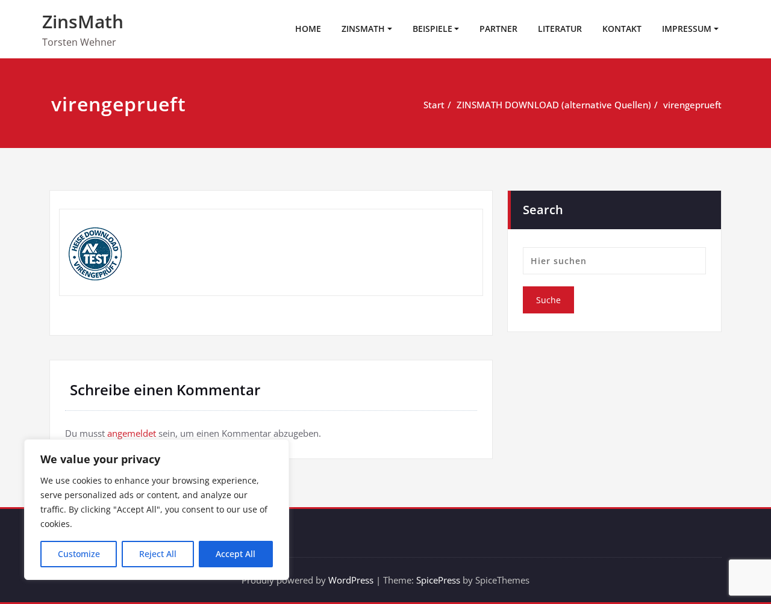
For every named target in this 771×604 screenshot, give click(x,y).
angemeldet (131, 433)
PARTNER (498, 28)
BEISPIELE (432, 28)
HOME (308, 28)
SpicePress (438, 580)
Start (434, 105)
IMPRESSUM (686, 28)
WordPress (350, 580)
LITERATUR (560, 28)
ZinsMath (82, 21)
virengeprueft (692, 105)
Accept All (235, 553)
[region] (156, 509)
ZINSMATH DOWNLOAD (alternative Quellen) (554, 105)
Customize (79, 553)
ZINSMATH (363, 28)
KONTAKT (621, 28)
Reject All (157, 553)
